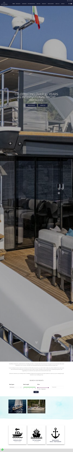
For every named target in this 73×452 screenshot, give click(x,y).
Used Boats (24, 3)
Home (14, 3)
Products (44, 3)
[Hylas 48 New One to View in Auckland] (36, 406)
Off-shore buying (36, 440)
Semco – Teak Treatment (55, 441)
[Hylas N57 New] (17, 406)
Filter (36, 392)
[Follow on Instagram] (70, 3)
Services (38, 3)
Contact (63, 3)
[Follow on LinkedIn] (71, 3)
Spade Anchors (55, 440)
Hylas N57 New (17, 411)
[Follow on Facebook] (68, 3)
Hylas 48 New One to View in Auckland (36, 410)
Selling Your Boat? (17, 440)
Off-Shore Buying (31, 3)
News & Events (51, 3)
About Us (57, 3)
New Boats (18, 3)
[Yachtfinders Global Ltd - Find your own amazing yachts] (4, 4)
